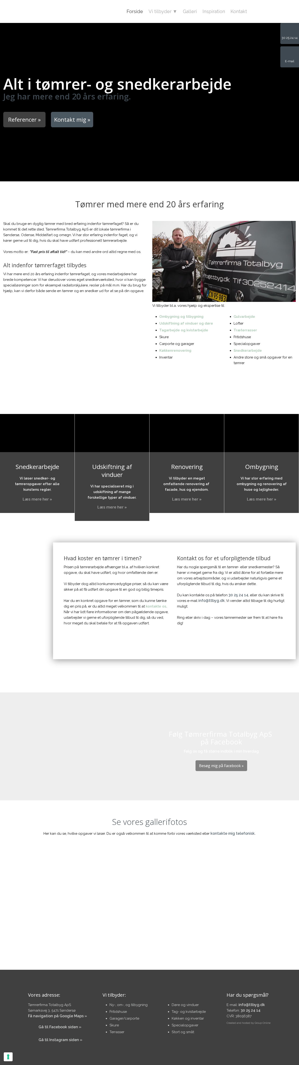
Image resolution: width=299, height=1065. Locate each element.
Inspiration (214, 11)
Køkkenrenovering (175, 350)
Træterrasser (245, 330)
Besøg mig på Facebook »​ (221, 765)
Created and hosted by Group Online (249, 1023)
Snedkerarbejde (248, 350)
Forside (135, 11)
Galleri (190, 11)
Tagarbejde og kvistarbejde (183, 330)
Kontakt (239, 11)
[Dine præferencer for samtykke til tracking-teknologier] (8, 1056)
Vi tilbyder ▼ (163, 11)
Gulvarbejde (244, 317)
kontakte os (156, 606)
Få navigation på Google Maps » (57, 1016)
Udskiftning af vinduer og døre (186, 323)
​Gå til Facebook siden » (60, 1027)
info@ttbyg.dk (211, 600)
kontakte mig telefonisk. (233, 833)
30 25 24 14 (238, 595)
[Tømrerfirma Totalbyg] (37, 11)
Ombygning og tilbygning (181, 317)
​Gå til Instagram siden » (60, 1040)
